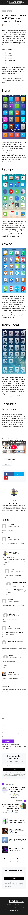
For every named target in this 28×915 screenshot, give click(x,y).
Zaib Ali (14, 501)
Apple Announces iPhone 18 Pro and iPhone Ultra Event (17, 840)
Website (3, 725)
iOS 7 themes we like (10, 74)
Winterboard (6, 464)
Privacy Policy (14, 910)
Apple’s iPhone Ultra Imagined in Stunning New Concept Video (16, 830)
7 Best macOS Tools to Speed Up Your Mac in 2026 (17, 849)
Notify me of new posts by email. (9, 737)
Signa (9, 53)
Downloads (15, 908)
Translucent (11, 60)
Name (3, 711)
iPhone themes (7, 462)
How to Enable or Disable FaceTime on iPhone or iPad (17, 821)
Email (3, 718)
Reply (3, 532)
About (3, 908)
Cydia (3, 11)
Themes (10, 11)
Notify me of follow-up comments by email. (12, 733)
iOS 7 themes (11, 459)
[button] (2, 2)
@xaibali (14, 512)
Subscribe (13, 769)
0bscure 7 (10, 63)
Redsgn (10, 55)
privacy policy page (18, 440)
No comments (14, 797)
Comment (4, 695)
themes (15, 462)
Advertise (22, 908)
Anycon (10, 58)
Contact (8, 908)
